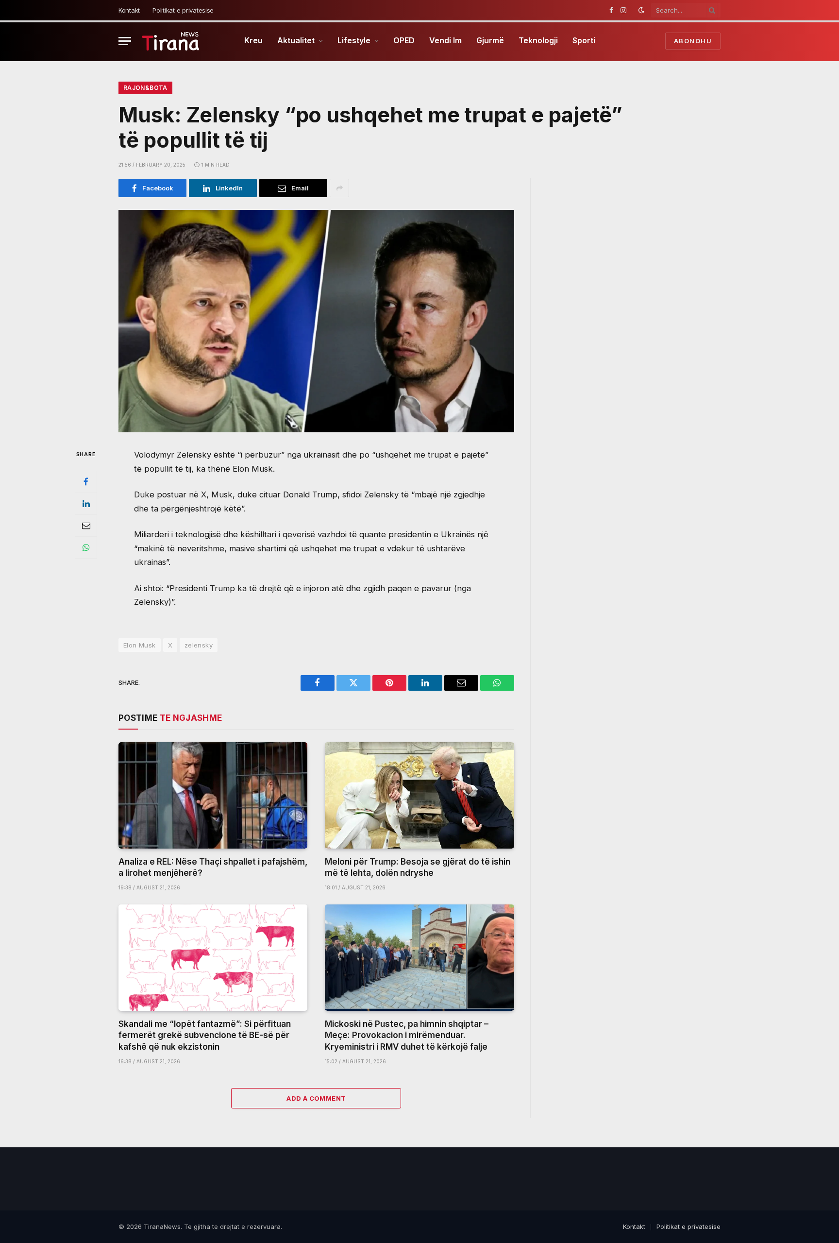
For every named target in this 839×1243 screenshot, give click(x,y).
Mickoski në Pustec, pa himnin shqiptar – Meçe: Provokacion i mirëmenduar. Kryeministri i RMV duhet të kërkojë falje (406, 1035)
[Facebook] (86, 482)
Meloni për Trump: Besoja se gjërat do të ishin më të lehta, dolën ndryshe (417, 867)
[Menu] (124, 41)
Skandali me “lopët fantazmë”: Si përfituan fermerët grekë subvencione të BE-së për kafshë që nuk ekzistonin (204, 1035)
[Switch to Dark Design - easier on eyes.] (641, 10)
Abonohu (693, 41)
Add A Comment (316, 1098)
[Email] (86, 525)
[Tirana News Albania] (170, 41)
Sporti (583, 40)
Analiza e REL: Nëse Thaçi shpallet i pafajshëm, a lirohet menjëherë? (212, 867)
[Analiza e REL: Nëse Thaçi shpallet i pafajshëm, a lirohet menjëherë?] (212, 795)
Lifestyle (353, 40)
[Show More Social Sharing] (339, 188)
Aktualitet (296, 40)
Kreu (253, 40)
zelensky (199, 645)
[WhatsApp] (86, 547)
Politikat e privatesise (183, 10)
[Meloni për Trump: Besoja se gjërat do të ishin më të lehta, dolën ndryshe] (419, 795)
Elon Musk (139, 645)
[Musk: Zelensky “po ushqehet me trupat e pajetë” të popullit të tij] (316, 321)
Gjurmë (490, 40)
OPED (404, 40)
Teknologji (538, 40)
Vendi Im (445, 40)
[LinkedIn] (86, 504)
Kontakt (129, 10)
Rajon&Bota (145, 87)
